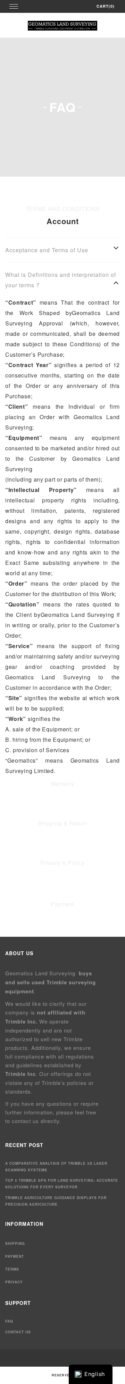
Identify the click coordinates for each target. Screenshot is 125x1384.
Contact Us (18, 1332)
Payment (14, 1256)
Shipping (15, 1243)
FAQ (9, 1321)
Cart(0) (106, 6)
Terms (12, 1269)
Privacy (14, 1282)
